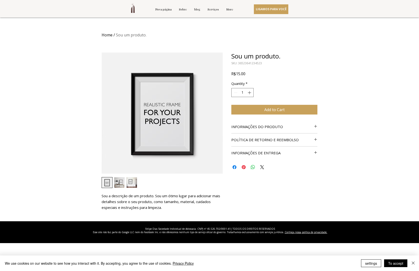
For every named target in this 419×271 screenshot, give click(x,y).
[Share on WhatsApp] (253, 167)
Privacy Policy (183, 263)
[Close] (413, 263)
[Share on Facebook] (234, 167)
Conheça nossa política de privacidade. (306, 232)
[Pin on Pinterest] (244, 167)
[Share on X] (262, 167)
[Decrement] (235, 92)
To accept (395, 263)
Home (107, 35)
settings (371, 263)
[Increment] (250, 92)
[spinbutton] (242, 92)
